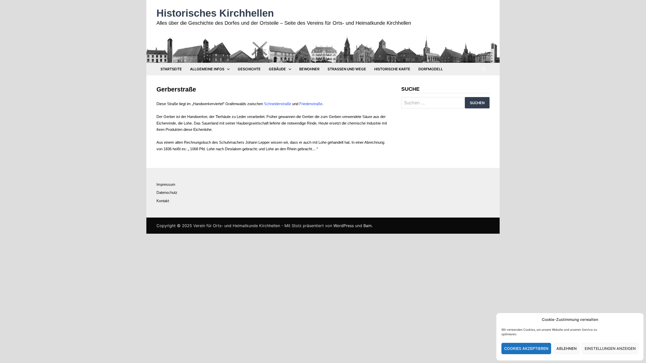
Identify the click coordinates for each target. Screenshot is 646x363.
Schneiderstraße (277, 104)
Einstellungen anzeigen (610, 348)
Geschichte (249, 69)
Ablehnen (566, 348)
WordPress (343, 225)
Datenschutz (166, 192)
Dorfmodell (430, 69)
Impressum (165, 184)
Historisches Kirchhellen (215, 13)
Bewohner (309, 69)
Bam (367, 225)
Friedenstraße (310, 104)
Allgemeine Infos (207, 69)
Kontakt (162, 201)
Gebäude (277, 69)
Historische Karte (392, 69)
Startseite (171, 69)
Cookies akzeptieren (526, 348)
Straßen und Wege (347, 69)
